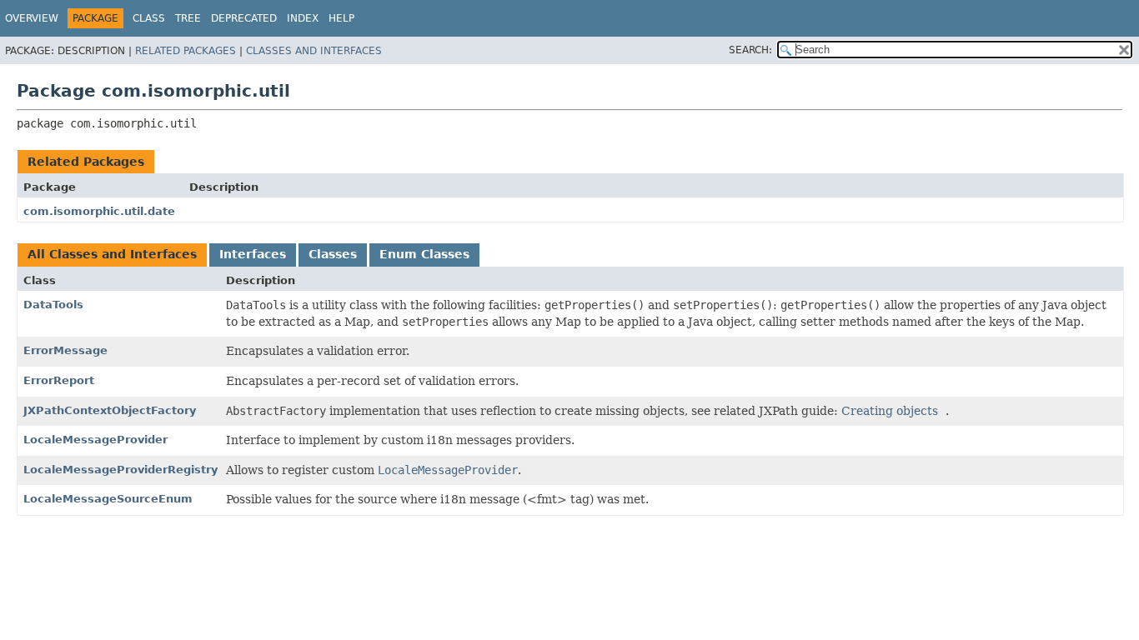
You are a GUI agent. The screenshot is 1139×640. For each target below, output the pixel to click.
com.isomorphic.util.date (99, 211)
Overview (31, 18)
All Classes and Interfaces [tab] (112, 254)
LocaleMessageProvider (95, 439)
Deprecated (244, 18)
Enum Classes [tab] (424, 254)
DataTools (53, 304)
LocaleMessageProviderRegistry (120, 469)
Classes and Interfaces (314, 51)
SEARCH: (750, 50)
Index (303, 18)
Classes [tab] (333, 254)
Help (341, 18)
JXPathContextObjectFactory (109, 410)
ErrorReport (58, 380)
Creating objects (889, 411)
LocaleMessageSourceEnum (108, 498)
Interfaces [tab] (252, 254)
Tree (188, 18)
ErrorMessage (65, 350)
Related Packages (185, 51)
